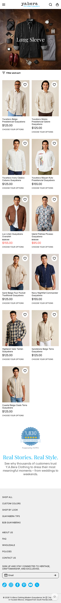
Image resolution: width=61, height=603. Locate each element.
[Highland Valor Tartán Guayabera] (15, 328)
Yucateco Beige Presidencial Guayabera (13, 120)
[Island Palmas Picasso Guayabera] (45, 213)
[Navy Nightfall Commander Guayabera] (45, 272)
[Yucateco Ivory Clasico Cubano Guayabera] (15, 157)
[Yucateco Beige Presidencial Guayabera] (15, 98)
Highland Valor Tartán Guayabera (12, 350)
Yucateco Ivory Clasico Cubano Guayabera (13, 178)
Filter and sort (13, 73)
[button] (57, 4)
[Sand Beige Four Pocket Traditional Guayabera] (15, 272)
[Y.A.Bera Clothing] (30, 4)
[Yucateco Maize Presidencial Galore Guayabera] (45, 98)
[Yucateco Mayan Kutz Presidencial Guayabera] (45, 157)
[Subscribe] (55, 575)
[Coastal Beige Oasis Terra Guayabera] (15, 384)
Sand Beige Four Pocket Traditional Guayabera (13, 294)
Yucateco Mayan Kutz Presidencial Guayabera (43, 178)
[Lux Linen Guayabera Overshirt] (15, 213)
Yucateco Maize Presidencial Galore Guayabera (41, 121)
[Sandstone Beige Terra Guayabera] (45, 328)
